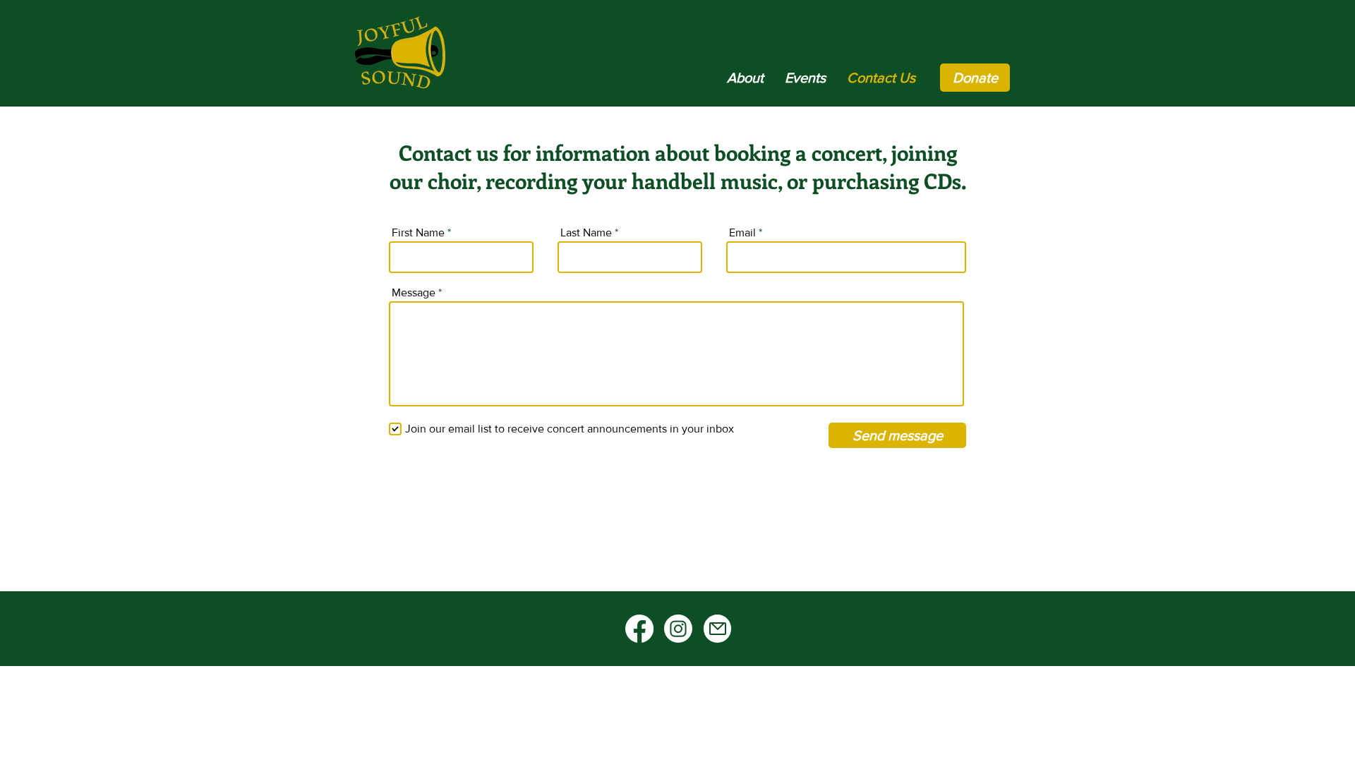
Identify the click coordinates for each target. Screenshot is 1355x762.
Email (742, 232)
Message (413, 292)
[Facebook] (639, 629)
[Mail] (717, 629)
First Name (418, 232)
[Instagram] (678, 629)
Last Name (586, 232)
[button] (745, 78)
